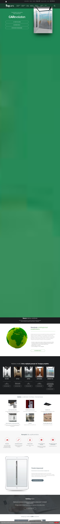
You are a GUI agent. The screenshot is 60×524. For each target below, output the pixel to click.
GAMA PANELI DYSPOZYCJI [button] (38, 480)
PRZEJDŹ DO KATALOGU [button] (30, 508)
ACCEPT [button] (56, 522)
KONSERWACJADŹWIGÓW (18, 6)
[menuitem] (26, 1)
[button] (54, 5)
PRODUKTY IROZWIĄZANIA (36, 6)
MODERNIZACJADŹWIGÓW (23, 6)
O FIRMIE (46, 5)
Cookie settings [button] (51, 522)
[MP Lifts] (9, 5)
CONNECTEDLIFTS (41, 6)
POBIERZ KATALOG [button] (38, 350)
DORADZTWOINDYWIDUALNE (32, 6)
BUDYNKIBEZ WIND (28, 6)
